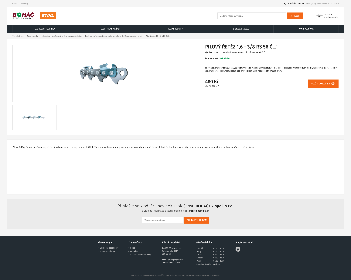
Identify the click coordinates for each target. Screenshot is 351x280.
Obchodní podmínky (109, 248)
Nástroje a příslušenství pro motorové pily (102, 36)
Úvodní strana (17, 36)
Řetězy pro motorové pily (132, 36)
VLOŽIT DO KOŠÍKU (320, 83)
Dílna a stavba (32, 36)
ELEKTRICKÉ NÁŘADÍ (110, 28)
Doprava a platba (107, 251)
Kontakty (24, 4)
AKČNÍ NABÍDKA (306, 28)
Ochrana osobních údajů (140, 255)
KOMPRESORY (175, 28)
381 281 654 (304, 3)
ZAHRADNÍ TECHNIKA (45, 28)
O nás (14, 4)
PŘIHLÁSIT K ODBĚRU (197, 220)
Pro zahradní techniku (73, 36)
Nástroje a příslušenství (51, 36)
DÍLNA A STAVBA (241, 28)
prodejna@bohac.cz (176, 260)
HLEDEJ (297, 16)
